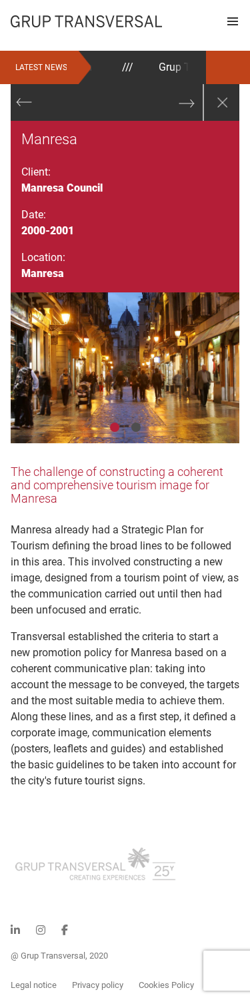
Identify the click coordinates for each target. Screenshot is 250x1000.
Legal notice (34, 985)
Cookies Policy (166, 985)
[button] (232, 21)
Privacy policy (97, 985)
